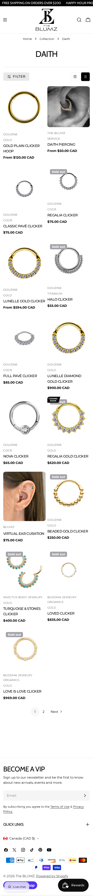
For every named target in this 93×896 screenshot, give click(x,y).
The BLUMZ (25, 876)
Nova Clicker (15, 456)
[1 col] (75, 76)
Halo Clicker (59, 299)
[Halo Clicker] (68, 262)
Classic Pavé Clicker (22, 226)
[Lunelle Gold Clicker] (24, 263)
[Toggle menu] (5, 20)
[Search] (79, 20)
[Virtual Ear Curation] (24, 496)
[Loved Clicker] (68, 570)
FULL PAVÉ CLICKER (20, 376)
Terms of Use (59, 806)
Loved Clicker (61, 613)
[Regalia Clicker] (68, 182)
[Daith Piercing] (68, 106)
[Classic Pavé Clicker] (24, 188)
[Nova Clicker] (24, 418)
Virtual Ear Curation (23, 534)
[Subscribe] (84, 795)
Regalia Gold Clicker (67, 456)
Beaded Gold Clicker (67, 531)
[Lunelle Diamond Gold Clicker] (68, 337)
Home (27, 39)
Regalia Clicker (62, 215)
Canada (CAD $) (22, 838)
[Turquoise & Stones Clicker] (24, 570)
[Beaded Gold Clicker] (68, 493)
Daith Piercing (61, 144)
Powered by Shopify (52, 876)
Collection (47, 39)
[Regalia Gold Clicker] (68, 418)
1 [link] (34, 712)
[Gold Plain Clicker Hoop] (24, 107)
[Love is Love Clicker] (24, 649)
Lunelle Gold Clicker (24, 301)
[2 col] (85, 76)
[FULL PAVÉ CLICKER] (24, 337)
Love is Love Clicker (22, 691)
